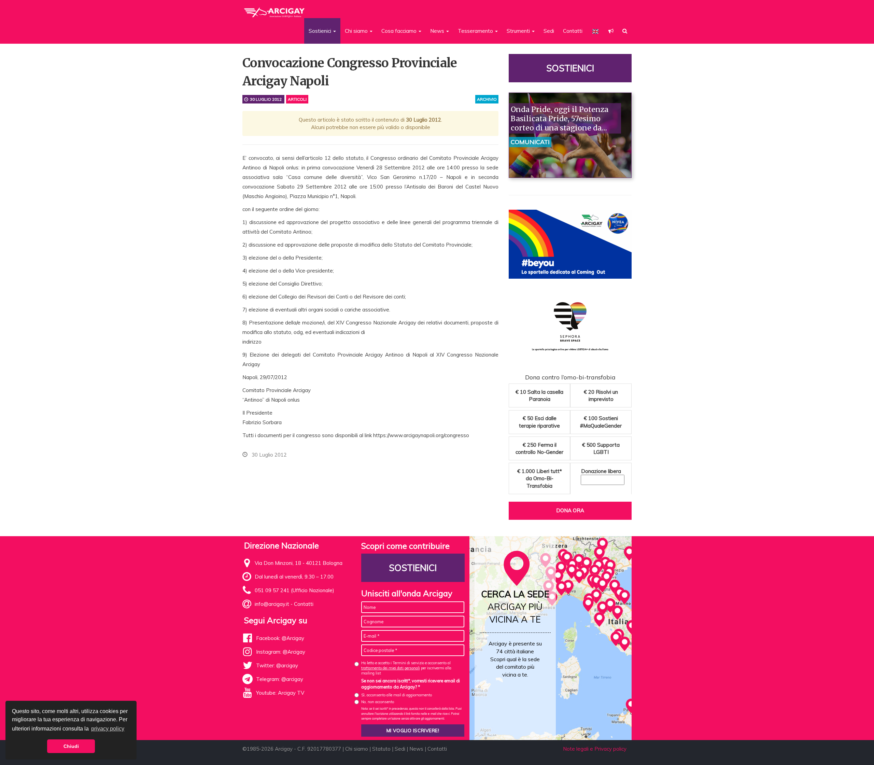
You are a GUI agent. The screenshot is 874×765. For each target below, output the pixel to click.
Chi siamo (356, 749)
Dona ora (570, 510)
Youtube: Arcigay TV (280, 693)
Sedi (549, 31)
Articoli (297, 99)
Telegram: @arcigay (279, 679)
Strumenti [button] (519, 31)
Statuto (381, 749)
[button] (611, 31)
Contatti (572, 31)
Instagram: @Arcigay (280, 652)
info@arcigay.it (272, 604)
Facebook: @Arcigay (280, 638)
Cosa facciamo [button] (399, 31)
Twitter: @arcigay (277, 665)
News (416, 749)
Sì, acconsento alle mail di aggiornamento (396, 695)
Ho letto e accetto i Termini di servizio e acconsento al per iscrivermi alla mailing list (406, 668)
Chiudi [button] (71, 746)
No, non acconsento (377, 701)
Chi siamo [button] (357, 31)
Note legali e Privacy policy (594, 749)
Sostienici (570, 68)
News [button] (438, 31)
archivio (487, 99)
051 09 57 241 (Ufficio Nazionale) (294, 590)
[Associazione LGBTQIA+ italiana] (274, 9)
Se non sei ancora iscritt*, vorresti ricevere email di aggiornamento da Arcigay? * (410, 684)
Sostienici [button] (321, 31)
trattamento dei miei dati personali (390, 668)
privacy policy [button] (107, 729)
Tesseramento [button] (476, 31)
